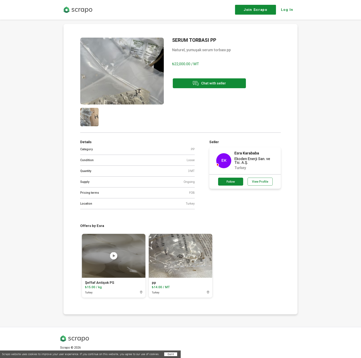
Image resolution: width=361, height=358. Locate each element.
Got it (171, 354)
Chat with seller (213, 83)
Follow (230, 181)
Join (255, 10)
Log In (287, 10)
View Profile (260, 181)
